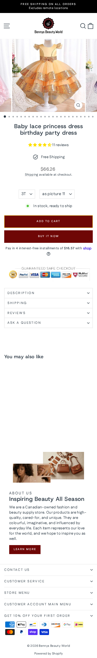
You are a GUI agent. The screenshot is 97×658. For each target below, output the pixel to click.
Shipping (31, 174)
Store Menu (17, 593)
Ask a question (24, 323)
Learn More (25, 549)
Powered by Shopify (48, 654)
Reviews (16, 313)
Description (21, 293)
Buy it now (48, 236)
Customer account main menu (37, 604)
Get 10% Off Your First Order (37, 616)
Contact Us (17, 570)
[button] (40, 145)
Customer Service (24, 581)
